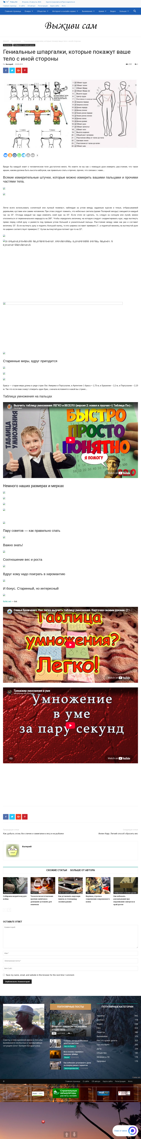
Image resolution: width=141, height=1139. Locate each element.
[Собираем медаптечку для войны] (15, 885)
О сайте (22, 6)
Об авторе (31, 6)
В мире (28, 11)
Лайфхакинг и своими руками (24, 45)
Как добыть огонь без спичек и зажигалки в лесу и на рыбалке (33, 833)
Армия (101, 11)
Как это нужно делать (67, 893)
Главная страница (9, 6)
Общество (41, 11)
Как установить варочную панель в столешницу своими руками (69, 899)
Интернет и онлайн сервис (64, 11)
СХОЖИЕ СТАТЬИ (56, 870)
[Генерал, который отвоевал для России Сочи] (55, 1043)
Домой (6, 41)
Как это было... (69, 1046)
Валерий (9, 64)
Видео (113, 11)
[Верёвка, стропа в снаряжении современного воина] (98, 885)
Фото (64, 6)
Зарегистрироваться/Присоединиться (60, 2)
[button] (134, 11)
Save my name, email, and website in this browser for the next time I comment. (40, 975)
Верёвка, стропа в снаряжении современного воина (98, 899)
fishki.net (7, 601)
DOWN (74, 1134)
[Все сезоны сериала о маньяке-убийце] (55, 1054)
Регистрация (43, 6)
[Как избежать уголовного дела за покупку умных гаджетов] (55, 1065)
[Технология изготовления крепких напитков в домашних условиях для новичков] (43, 885)
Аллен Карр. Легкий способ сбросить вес (118, 833)
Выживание (87, 11)
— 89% (38, 1094)
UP (67, 1134)
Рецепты (34, 893)
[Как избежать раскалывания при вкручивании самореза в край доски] (125, 885)
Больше (123, 11)
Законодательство (71, 1068)
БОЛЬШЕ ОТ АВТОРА (82, 870)
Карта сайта (54, 6)
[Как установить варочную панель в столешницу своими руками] (70, 885)
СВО (88, 893)
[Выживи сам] (70, 26)
